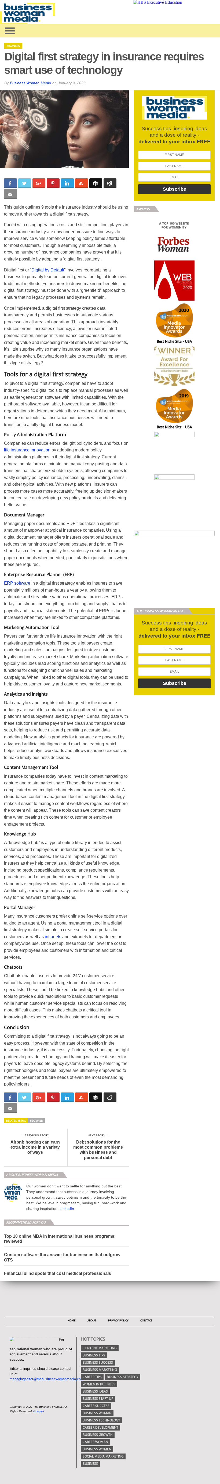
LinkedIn (67, 1208)
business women (97, 1449)
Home (72, 1320)
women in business (99, 1384)
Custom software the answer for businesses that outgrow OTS (62, 1257)
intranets (53, 936)
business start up (98, 1398)
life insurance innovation (27, 450)
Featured (36, 1120)
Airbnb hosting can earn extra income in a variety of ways (35, 1147)
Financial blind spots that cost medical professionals (57, 1273)
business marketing (100, 1369)
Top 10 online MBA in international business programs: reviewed (60, 1239)
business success (98, 1362)
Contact (146, 1320)
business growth (98, 1434)
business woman (97, 1413)
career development (100, 1427)
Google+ (38, 1411)
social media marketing (103, 1456)
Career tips (92, 1377)
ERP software (17, 583)
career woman (95, 1442)
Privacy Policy (118, 1320)
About (91, 1320)
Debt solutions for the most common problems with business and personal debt (98, 1150)
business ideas (95, 1391)
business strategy (122, 1377)
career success (96, 1406)
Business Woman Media (30, 83)
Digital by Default (47, 270)
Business (90, 1463)
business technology (101, 1420)
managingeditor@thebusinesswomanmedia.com (47, 1379)
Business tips (94, 1355)
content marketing (100, 1348)
